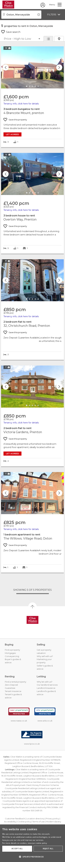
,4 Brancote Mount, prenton (32, 96)
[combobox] (21, 14)
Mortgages (10, 653)
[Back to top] (32, 620)
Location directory (35, 818)
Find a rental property (15, 682)
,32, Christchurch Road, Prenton (32, 309)
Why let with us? (44, 682)
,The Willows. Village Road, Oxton (32, 522)
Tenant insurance (13, 691)
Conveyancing (12, 656)
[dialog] (32, 843)
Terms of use (38, 821)
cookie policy (41, 843)
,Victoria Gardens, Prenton (32, 415)
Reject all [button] (48, 848)
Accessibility (10, 821)
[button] (32, 857)
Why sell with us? (45, 656)
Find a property (12, 650)
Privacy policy (52, 818)
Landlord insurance (46, 688)
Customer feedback (15, 818)
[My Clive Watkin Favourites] (43, 6)
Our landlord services (47, 685)
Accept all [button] (17, 848)
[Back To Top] (32, 606)
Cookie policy (24, 821)
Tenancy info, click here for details (21, 103)
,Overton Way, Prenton (32, 203)
